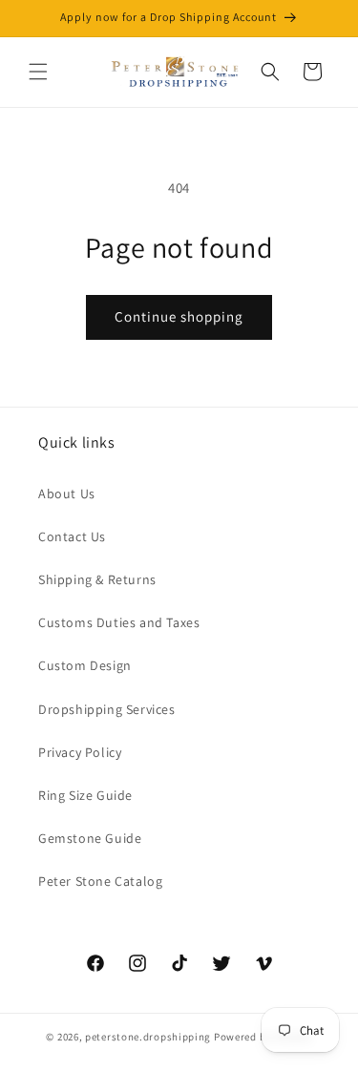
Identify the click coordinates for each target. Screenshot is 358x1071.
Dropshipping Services (107, 709)
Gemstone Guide (89, 838)
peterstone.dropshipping (148, 1036)
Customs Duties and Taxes (119, 622)
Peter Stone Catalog (100, 881)
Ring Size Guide (85, 795)
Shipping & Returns (97, 579)
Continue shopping (179, 316)
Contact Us (72, 536)
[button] (38, 72)
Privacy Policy (79, 752)
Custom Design (85, 665)
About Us (66, 493)
